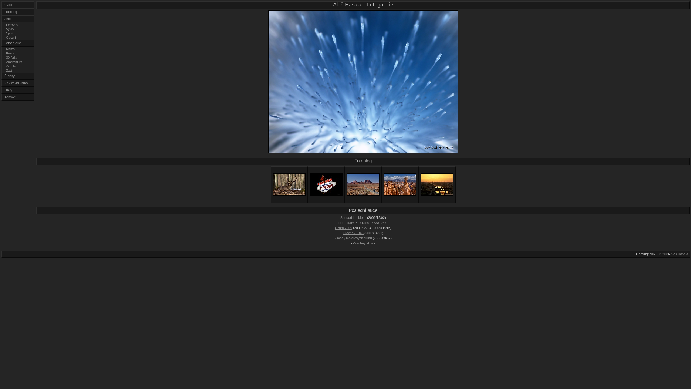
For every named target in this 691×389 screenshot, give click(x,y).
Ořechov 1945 (353, 233)
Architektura (14, 61)
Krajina (10, 53)
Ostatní (11, 37)
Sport (9, 33)
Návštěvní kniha (16, 83)
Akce (8, 19)
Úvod (8, 5)
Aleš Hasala (679, 254)
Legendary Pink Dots (353, 223)
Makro (10, 49)
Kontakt (9, 97)
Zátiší (9, 70)
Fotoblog (10, 12)
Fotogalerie (12, 43)
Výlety (10, 29)
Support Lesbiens (353, 218)
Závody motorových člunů (353, 238)
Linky (8, 90)
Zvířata (11, 66)
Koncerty (12, 24)
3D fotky (11, 57)
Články (9, 76)
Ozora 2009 (343, 228)
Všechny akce (363, 243)
